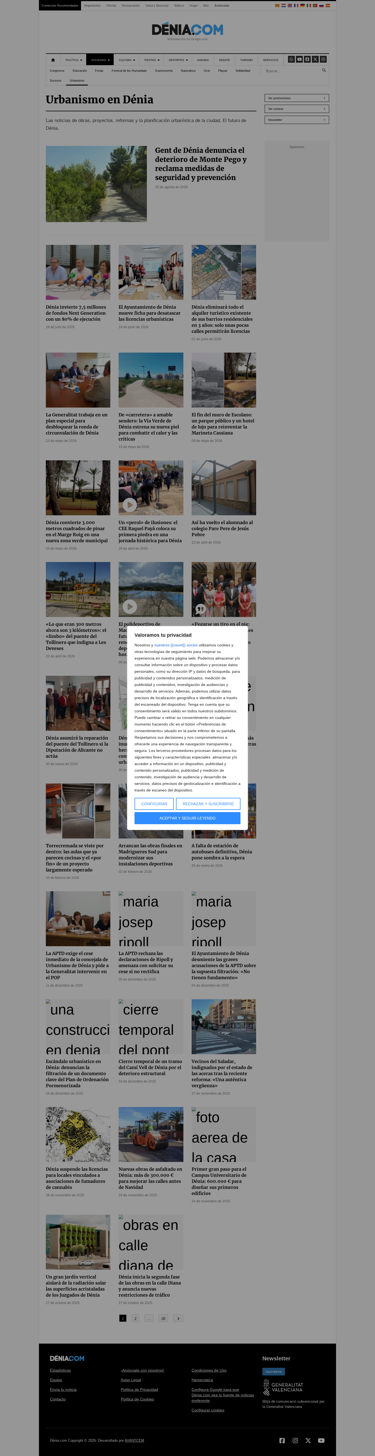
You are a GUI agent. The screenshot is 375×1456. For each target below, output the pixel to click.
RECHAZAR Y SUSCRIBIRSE (208, 804)
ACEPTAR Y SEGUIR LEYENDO (187, 818)
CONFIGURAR (154, 804)
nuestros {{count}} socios (176, 645)
